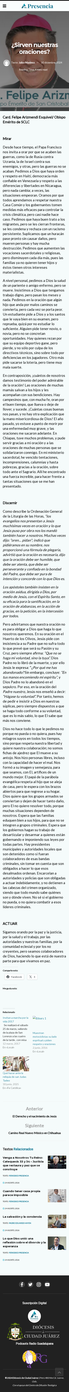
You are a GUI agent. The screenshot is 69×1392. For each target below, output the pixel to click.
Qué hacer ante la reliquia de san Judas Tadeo (14, 1076)
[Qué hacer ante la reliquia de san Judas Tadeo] (16, 1063)
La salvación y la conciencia (22, 1216)
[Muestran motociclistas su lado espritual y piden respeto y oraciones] (46, 1023)
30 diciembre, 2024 (51, 62)
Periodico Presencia (19, 1176)
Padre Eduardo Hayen (20, 1223)
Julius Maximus (27, 62)
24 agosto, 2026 (12, 1183)
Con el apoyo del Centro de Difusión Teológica (34, 1385)
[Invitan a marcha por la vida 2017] (18, 1032)
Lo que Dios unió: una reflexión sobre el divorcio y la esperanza (24, 1242)
